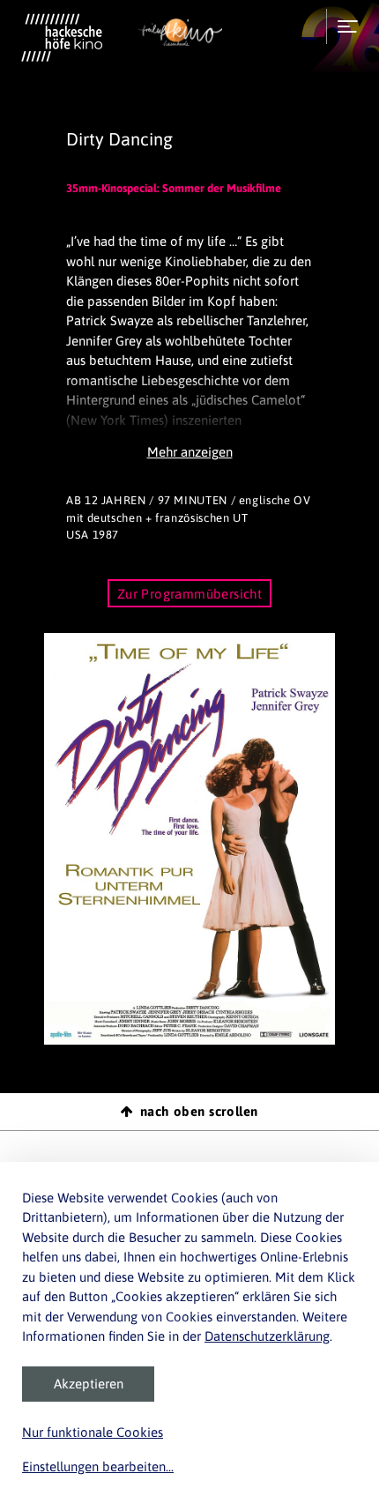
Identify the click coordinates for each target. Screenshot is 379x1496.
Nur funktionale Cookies (92, 1432)
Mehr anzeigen (190, 451)
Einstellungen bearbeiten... (98, 1466)
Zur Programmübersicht (190, 593)
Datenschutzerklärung (267, 1336)
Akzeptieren (88, 1383)
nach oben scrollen (199, 1111)
